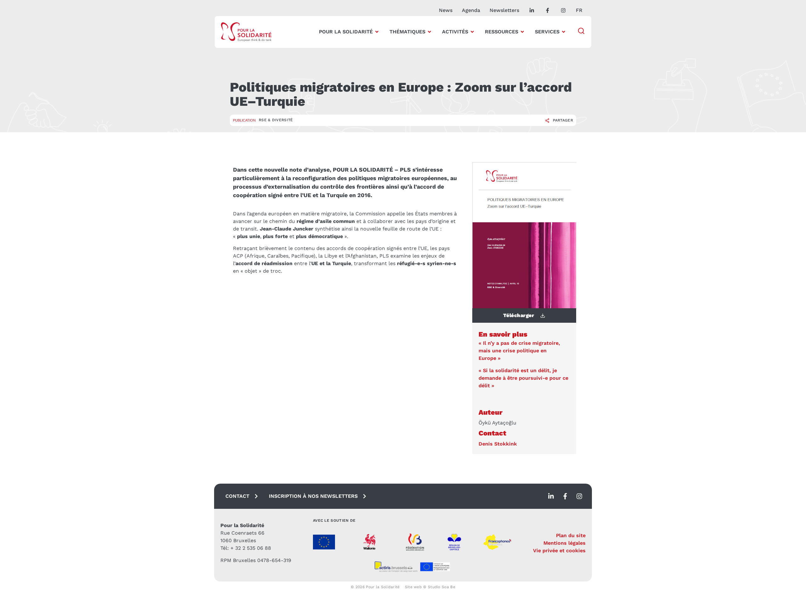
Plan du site (571, 535)
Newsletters (504, 10)
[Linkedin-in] (551, 496)
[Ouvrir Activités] (472, 32)
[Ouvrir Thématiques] (429, 32)
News (445, 10)
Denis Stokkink (498, 444)
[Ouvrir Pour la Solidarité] (376, 32)
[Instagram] (579, 496)
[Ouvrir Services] (563, 32)
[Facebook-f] (565, 496)
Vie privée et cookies (559, 551)
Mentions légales (564, 543)
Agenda (471, 10)
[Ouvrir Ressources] (522, 32)
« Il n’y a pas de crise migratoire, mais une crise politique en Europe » (519, 350)
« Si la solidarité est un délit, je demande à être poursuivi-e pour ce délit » (523, 378)
